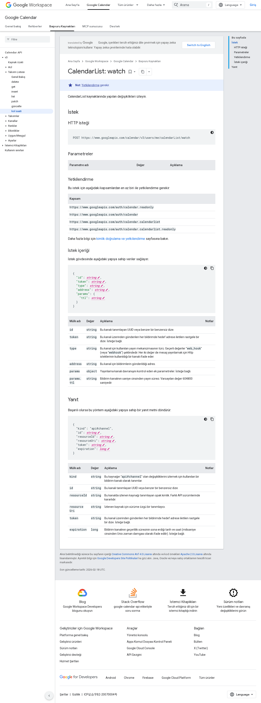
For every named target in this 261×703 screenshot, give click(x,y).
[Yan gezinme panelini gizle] (49, 696)
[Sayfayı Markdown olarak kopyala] (142, 71)
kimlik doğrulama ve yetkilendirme (120, 239)
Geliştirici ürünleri (71, 641)
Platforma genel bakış (74, 635)
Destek (115, 26)
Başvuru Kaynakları (62, 26)
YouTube (200, 654)
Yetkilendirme (91, 85)
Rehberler (35, 26)
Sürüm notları (68, 648)
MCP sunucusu (92, 26)
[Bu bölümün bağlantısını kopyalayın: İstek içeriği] (93, 250)
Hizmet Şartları (69, 661)
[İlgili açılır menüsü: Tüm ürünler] (138, 5)
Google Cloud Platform (176, 677)
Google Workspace (96, 61)
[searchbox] (27, 39)
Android (111, 677)
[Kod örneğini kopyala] (212, 268)
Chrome (129, 677)
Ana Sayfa (72, 5)
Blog (197, 635)
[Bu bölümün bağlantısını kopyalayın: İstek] (83, 112)
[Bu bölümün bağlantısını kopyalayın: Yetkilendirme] (97, 179)
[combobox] (192, 5)
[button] (26, 57)
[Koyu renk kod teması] (212, 132)
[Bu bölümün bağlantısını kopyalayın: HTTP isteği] (93, 123)
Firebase (148, 677)
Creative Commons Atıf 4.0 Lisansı (132, 554)
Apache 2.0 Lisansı (191, 554)
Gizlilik (76, 694)
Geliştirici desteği (70, 654)
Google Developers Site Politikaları (117, 558)
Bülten (198, 641)
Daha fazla (154, 5)
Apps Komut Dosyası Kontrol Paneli (149, 641)
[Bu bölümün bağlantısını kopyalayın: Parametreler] (97, 154)
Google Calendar (98, 5)
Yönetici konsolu (137, 635)
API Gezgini (134, 654)
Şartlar (64, 694)
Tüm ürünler (126, 5)
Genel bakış (13, 26)
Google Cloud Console (141, 648)
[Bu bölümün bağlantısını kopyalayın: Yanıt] (83, 400)
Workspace (40, 5)
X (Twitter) (201, 648)
